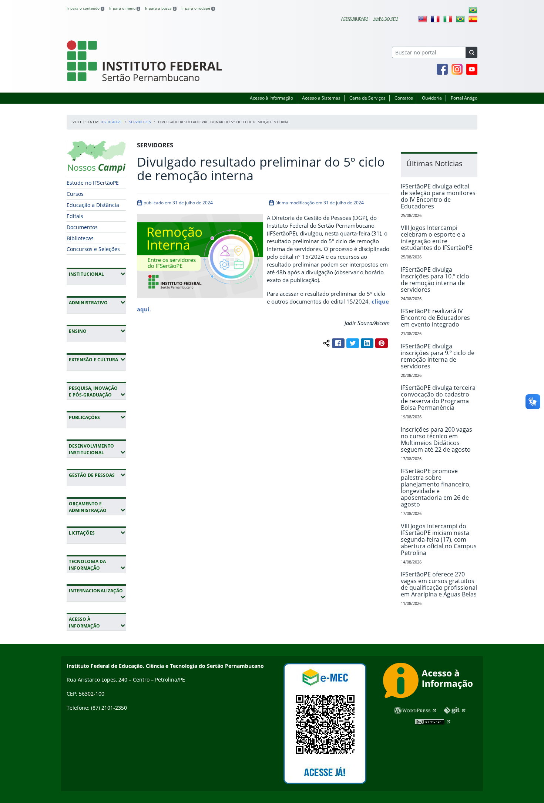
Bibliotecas (80, 238)
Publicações (97, 417)
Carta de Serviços (367, 98)
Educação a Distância (93, 204)
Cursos (75, 193)
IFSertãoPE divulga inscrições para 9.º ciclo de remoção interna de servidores (437, 356)
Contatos (403, 98)
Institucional (97, 274)
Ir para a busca (160, 8)
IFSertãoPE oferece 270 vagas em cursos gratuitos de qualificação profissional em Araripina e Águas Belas (439, 584)
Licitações (97, 532)
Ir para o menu (124, 8)
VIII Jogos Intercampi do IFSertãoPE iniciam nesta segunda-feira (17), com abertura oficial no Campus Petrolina (439, 539)
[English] (422, 18)
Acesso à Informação (271, 98)
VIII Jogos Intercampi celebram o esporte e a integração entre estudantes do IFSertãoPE (437, 238)
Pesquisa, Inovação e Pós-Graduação (97, 391)
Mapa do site (386, 18)
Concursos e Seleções (93, 248)
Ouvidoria (432, 98)
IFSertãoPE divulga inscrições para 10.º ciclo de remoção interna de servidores (435, 279)
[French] (435, 18)
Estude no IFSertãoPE (93, 182)
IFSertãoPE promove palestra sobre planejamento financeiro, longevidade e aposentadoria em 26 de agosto (436, 487)
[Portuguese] (473, 9)
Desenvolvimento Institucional (97, 449)
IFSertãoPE (111, 121)
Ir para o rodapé (197, 8)
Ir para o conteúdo (85, 8)
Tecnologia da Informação (97, 564)
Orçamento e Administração (97, 507)
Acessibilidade (355, 18)
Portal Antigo (464, 98)
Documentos (82, 227)
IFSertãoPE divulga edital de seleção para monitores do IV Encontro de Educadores (438, 196)
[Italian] (447, 18)
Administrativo (97, 302)
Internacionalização (95, 594)
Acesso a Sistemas (321, 98)
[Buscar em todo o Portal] (471, 52)
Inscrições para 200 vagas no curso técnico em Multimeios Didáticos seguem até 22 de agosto (436, 439)
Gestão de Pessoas (97, 475)
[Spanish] (473, 18)
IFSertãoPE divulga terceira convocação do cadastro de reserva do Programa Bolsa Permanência (438, 398)
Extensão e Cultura (97, 359)
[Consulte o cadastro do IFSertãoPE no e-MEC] (325, 723)
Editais (75, 216)
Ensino (97, 331)
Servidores (140, 121)
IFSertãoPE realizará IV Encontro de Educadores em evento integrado (435, 317)
